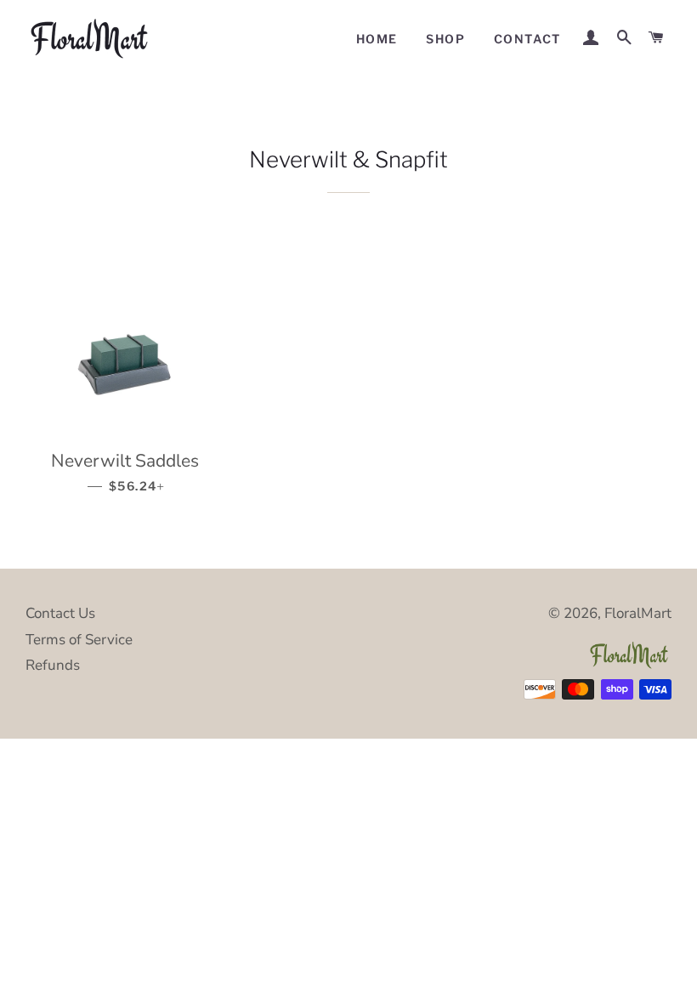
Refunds (53, 665)
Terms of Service (79, 639)
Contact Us (60, 613)
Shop (445, 38)
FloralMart (638, 613)
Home (377, 38)
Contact (527, 38)
